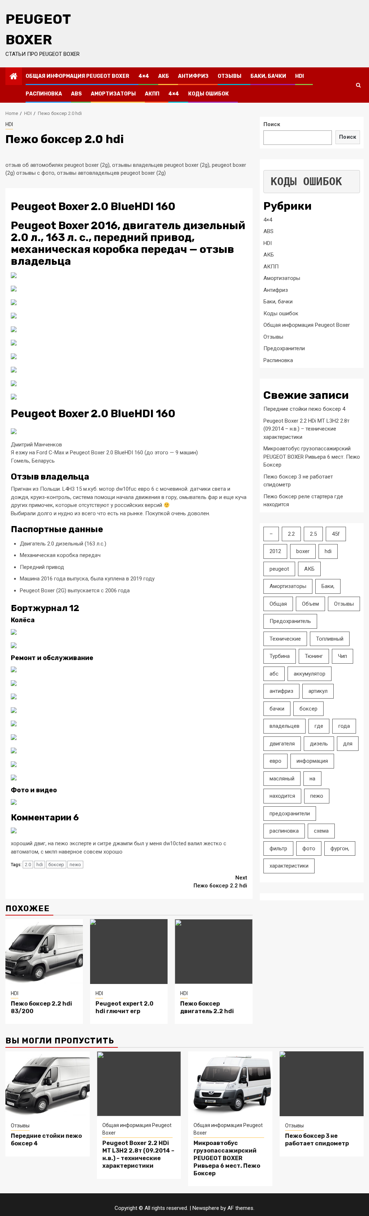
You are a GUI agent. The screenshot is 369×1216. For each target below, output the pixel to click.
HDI (299, 76)
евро (275, 761)
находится (282, 796)
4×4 (143, 76)
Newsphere (205, 1208)
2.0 (28, 864)
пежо (75, 864)
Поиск (271, 124)
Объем (310, 604)
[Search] (358, 85)
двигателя (282, 743)
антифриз (281, 691)
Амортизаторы (113, 94)
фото (308, 848)
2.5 (313, 534)
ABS (76, 94)
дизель (319, 743)
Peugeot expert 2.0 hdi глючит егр (124, 1007)
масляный (282, 778)
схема (321, 831)
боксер (56, 864)
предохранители (290, 813)
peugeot (279, 569)
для (347, 743)
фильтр (278, 848)
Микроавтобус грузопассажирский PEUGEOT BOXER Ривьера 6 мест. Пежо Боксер (311, 456)
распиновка (284, 831)
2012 (275, 551)
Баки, (327, 586)
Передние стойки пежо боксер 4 (304, 409)
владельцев (284, 726)
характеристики (289, 866)
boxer (303, 551)
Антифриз (193, 76)
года (344, 726)
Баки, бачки (268, 76)
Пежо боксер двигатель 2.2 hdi (207, 1007)
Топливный (329, 639)
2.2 (291, 534)
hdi (39, 864)
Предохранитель (290, 621)
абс (274, 674)
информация (312, 761)
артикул (318, 691)
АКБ (163, 76)
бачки (277, 708)
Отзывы (229, 76)
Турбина (280, 656)
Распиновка (44, 94)
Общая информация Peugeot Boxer (77, 76)
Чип (342, 656)
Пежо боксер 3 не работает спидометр (317, 1139)
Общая (278, 604)
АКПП (152, 94)
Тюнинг (314, 656)
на (312, 778)
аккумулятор (309, 674)
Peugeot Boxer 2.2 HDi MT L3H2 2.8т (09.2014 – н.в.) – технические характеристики (306, 429)
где (319, 726)
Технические (285, 639)
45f (336, 534)
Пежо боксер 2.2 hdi (220, 881)
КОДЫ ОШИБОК (306, 181)
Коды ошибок (208, 94)
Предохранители (284, 348)
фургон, (339, 848)
